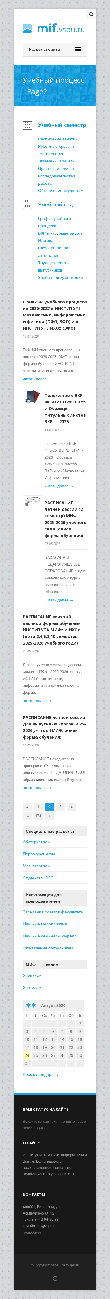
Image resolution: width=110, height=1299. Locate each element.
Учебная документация (60, 277)
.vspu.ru (61, 28)
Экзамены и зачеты (56, 161)
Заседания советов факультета (53, 912)
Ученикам (32, 975)
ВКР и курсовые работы (61, 233)
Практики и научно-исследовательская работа (56, 175)
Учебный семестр (62, 124)
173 (38, 815)
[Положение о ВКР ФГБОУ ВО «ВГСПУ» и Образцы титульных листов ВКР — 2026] (32, 397)
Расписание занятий (58, 139)
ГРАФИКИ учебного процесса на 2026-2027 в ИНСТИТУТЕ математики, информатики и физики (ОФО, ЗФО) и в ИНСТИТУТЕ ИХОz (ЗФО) (55, 315)
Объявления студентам (61, 190)
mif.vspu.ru (70, 1264)
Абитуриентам (36, 841)
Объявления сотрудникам (48, 948)
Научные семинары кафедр (50, 936)
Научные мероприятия (45, 924)
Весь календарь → (41, 1074)
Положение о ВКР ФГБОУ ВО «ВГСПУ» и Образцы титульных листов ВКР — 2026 (65, 409)
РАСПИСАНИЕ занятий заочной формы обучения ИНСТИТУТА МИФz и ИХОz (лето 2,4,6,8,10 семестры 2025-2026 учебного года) (52, 630)
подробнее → (34, 1232)
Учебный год (55, 204)
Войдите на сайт (37, 1121)
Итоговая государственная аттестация (54, 247)
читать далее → (37, 378)
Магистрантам (36, 866)
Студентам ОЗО (38, 878)
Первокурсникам (39, 854)
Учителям (32, 987)
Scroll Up (55, 1278)
